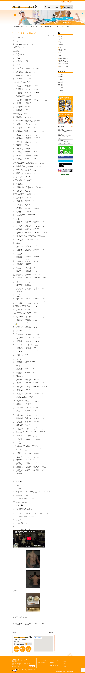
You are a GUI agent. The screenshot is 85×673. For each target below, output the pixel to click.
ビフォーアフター (62, 52)
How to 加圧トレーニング (47, 27)
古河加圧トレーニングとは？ (20, 27)
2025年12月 (60, 87)
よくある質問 (61, 60)
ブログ (60, 53)
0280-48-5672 (27, 663)
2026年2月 (60, 84)
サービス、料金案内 (63, 49)
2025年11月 (60, 89)
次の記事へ (14, 632)
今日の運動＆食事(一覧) (63, 61)
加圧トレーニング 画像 (63, 63)
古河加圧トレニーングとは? (42, 660)
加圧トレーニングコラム (64, 64)
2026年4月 (60, 81)
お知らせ (60, 36)
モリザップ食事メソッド (64, 58)
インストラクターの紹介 (41, 662)
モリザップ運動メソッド (64, 57)
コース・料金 (34, 27)
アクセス (69, 27)
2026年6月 (60, 77)
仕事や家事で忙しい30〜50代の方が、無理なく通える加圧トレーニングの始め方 (65, 137)
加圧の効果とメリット (54, 662)
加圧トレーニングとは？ (64, 66)
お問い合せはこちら (16, 664)
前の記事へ (51, 632)
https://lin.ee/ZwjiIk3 (20, 483)
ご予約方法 (61, 47)
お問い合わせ (61, 42)
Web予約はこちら (15, 666)
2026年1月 (60, 85)
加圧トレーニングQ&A (54, 665)
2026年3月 (60, 82)
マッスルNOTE (60, 27)
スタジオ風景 (61, 50)
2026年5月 (60, 79)
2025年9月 (60, 92)
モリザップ (61, 55)
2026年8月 (60, 74)
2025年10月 (60, 90)
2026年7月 (60, 76)
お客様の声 (61, 44)
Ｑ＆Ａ (60, 39)
